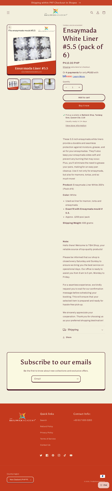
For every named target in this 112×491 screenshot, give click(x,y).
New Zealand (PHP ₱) (19, 480)
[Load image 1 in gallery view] (13, 84)
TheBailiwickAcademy (97, 481)
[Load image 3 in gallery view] (37, 84)
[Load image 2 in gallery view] (25, 84)
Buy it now (84, 106)
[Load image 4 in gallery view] (49, 84)
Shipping (66, 67)
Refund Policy (46, 426)
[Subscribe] (77, 379)
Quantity (66, 82)
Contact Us (45, 445)
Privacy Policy (46, 433)
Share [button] (69, 337)
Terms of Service (48, 439)
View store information (76, 126)
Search (43, 420)
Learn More (79, 76)
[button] (8, 13)
